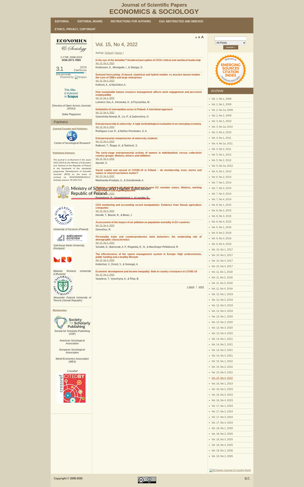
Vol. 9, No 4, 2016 (221, 244)
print (201, 287)
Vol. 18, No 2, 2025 (222, 433)
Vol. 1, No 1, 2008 (221, 98)
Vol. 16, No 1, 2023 (222, 383)
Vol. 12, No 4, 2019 (222, 311)
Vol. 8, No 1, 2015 (221, 204)
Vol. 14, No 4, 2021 (222, 355)
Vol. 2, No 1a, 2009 (222, 110)
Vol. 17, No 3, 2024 (222, 417)
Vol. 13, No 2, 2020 (222, 322)
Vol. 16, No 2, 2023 (222, 389)
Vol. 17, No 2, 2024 (222, 411)
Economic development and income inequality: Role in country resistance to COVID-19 (146, 271)
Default (109, 52)
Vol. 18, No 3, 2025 (222, 439)
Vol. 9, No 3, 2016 (221, 238)
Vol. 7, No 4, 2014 (221, 199)
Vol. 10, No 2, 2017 (222, 255)
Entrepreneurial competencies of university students (127, 138)
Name (118, 52)
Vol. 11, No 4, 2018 (222, 288)
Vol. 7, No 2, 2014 (221, 188)
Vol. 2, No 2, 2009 (221, 115)
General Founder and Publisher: (70, 128)
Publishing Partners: (64, 153)
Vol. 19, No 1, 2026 (222, 450)
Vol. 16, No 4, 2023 (222, 400)
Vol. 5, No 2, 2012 (221, 160)
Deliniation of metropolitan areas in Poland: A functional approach (134, 109)
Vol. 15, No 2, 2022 (222, 366)
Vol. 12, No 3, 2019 (222, 305)
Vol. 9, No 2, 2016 (221, 232)
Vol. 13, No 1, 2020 (222, 316)
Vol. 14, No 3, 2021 (222, 350)
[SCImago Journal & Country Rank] (230, 470)
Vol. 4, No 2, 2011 (221, 149)
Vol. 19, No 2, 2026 (222, 456)
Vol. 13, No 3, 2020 (222, 327)
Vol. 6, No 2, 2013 (221, 177)
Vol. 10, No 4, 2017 (222, 266)
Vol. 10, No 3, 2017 (222, 260)
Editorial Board (90, 21)
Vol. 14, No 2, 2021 (222, 344)
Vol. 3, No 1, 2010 (221, 121)
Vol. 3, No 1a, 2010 (222, 126)
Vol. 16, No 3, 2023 (222, 394)
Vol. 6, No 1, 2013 (221, 171)
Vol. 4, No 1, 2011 (221, 137)
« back (190, 287)
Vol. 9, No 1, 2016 (221, 227)
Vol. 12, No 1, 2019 (222, 294)
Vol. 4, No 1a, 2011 (222, 143)
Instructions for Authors (131, 21)
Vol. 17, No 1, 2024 (222, 405)
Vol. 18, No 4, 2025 (222, 445)
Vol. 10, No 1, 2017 (222, 249)
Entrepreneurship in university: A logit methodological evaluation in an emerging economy (148, 123)
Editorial (62, 21)
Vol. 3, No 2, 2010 (221, 132)
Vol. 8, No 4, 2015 (221, 221)
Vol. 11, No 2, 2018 (222, 277)
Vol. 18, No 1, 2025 (222, 428)
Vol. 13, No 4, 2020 (222, 333)
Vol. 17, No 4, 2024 (222, 422)
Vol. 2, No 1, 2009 (221, 104)
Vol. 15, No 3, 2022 (222, 372)
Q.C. (247, 478)
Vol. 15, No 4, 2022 (222, 378)
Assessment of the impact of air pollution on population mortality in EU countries (143, 222)
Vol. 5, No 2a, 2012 (222, 165)
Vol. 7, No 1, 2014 (221, 182)
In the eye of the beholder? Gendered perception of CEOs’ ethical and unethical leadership (148, 60)
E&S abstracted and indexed (181, 21)
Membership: (60, 310)
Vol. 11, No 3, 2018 (222, 283)
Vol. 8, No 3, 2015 (221, 216)
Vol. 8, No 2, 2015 (221, 210)
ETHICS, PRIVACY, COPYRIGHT (75, 29)
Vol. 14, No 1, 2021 (222, 338)
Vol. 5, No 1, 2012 (221, 154)
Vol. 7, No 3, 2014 (221, 193)
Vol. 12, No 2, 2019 (222, 299)
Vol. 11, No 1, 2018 (222, 271)
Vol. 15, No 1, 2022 (222, 361)
